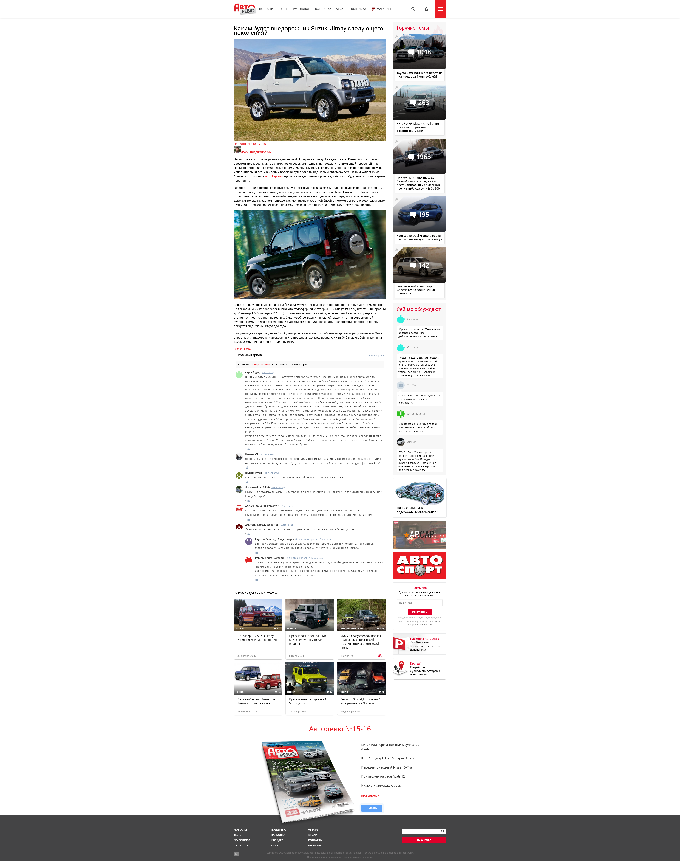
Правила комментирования (358, 857)
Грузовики (300, 9)
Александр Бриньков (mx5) (262, 506)
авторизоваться (261, 364)
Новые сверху (374, 355)
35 (383, 692)
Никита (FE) (252, 454)
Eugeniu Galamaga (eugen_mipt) (274, 539)
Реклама (314, 845)
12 (279, 692)
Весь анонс (369, 795)
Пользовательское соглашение (324, 857)
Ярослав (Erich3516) (257, 487)
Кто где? (277, 840)
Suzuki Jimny (242, 349)
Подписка (358, 9)
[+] (249, 449)
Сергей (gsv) (252, 372)
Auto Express (274, 176)
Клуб (274, 845)
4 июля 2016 (257, 144)
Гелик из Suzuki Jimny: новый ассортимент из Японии (360, 701)
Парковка (278, 835)
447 (382, 628)
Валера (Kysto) (254, 472)
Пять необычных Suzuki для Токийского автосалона (256, 701)
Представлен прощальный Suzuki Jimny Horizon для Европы (307, 640)
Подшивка (322, 9)
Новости (266, 9)
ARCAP (340, 9)
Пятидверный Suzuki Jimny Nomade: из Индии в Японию (257, 638)
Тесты (282, 9)
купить (372, 808)
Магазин (384, 9)
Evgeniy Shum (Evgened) (269, 557)
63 (331, 692)
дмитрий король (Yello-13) (261, 524)
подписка (424, 840)
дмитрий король (306, 539)
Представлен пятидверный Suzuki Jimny (307, 701)
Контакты (315, 840)
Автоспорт (242, 845)
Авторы (313, 829)
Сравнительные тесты (351, 628)
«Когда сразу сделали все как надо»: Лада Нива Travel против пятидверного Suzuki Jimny (361, 641)
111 (279, 628)
